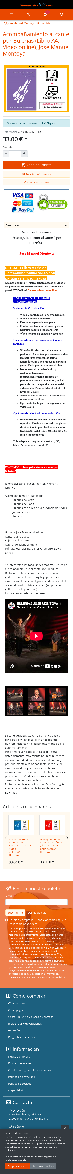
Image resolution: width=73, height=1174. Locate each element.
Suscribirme (15, 912)
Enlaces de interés (19, 1063)
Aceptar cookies (17, 1166)
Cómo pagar (15, 1010)
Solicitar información (38, 174)
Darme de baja (37, 912)
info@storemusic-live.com (22, 970)
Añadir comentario (38, 182)
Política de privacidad (22, 924)
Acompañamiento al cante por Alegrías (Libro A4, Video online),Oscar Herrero (20, 847)
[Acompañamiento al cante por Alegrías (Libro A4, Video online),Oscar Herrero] (21, 825)
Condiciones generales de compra (29, 1070)
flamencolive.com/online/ (42, 290)
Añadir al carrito (38, 165)
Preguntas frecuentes (21, 1037)
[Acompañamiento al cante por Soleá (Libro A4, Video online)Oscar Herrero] (52, 825)
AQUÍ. (22, 1159)
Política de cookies (19, 1083)
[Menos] (6, 153)
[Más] (24, 153)
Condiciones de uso (48, 920)
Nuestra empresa (19, 1056)
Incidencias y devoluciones (25, 1023)
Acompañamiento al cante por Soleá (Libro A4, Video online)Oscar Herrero (51, 845)
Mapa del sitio (17, 1090)
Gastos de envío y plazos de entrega (30, 1017)
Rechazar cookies (43, 1166)
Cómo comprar (17, 1003)
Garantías (14, 1030)
